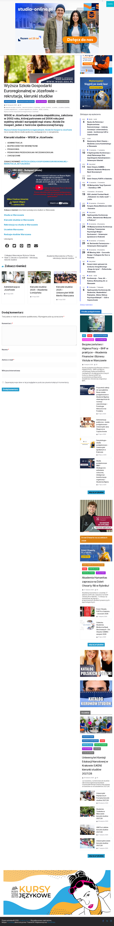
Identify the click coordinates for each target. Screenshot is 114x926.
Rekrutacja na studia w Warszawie (21, 225)
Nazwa (5, 349)
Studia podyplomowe (100, 335)
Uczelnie (51, 101)
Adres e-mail (8, 360)
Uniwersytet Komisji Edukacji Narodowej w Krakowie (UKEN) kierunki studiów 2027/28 (95, 765)
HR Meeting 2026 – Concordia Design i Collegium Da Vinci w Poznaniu (98, 254)
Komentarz (7, 323)
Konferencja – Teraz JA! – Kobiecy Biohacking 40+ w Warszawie (97, 280)
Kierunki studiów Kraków (90, 740)
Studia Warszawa (101, 339)
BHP (84, 335)
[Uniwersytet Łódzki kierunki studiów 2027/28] (87, 844)
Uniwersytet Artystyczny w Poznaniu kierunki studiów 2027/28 (102, 796)
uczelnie (54, 107)
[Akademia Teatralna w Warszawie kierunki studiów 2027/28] (87, 815)
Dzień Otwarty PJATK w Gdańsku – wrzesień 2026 (103, 611)
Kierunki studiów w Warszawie (19, 220)
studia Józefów (46, 107)
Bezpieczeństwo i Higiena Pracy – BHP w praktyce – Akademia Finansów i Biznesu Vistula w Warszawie (95, 352)
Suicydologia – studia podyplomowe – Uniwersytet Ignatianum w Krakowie (102, 446)
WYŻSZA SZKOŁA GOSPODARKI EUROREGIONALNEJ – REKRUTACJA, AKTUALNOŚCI (36, 162)
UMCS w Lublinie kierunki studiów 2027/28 (102, 829)
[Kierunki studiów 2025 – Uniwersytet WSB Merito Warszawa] (65, 272)
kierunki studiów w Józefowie (31, 107)
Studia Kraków (87, 748)
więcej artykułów (96, 492)
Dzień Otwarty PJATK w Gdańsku (99, 178)
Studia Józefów (41, 101)
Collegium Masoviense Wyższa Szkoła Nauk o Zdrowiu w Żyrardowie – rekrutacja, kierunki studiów (21, 257)
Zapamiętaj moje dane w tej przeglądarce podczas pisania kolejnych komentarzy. (37, 382)
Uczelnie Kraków (88, 752)
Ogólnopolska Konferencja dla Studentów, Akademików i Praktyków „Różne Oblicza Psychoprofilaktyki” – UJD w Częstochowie (98, 295)
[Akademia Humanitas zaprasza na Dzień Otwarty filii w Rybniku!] (96, 552)
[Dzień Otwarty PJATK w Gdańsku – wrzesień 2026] (87, 612)
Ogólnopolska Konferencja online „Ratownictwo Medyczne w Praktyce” (99, 217)
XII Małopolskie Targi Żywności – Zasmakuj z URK (99, 186)
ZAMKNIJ (110, 4)
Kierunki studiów (10, 101)
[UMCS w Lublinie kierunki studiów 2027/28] (87, 831)
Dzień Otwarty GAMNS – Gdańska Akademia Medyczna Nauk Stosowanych (98, 169)
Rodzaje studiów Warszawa (17, 234)
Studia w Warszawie (14, 215)
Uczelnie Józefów (62, 101)
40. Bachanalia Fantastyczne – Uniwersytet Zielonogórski (98, 244)
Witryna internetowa (11, 370)
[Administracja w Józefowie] (13, 272)
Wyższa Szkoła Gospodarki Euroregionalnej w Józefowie (21, 111)
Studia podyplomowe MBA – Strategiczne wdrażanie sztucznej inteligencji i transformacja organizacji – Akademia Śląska (102, 471)
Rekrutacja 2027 (87, 744)
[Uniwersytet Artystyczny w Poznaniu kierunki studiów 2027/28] (87, 798)
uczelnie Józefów (63, 107)
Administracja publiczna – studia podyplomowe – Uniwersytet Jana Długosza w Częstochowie (102, 425)
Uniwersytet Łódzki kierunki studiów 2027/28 (103, 843)
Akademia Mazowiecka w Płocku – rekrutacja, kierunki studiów (60, 257)
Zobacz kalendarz (86, 305)
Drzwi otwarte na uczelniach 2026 (93, 565)
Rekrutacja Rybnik (88, 573)
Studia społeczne (88, 339)
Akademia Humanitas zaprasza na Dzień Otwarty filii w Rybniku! (95, 581)
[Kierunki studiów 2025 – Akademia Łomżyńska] (39, 272)
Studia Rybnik (101, 573)
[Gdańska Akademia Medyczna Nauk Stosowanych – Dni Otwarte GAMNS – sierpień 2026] (87, 629)
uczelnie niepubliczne (10, 109)
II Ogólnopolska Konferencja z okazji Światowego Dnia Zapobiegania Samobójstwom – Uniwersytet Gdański (99, 156)
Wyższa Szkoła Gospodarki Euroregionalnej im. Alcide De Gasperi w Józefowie (38, 130)
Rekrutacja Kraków (101, 744)
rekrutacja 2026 (94, 569)
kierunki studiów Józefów (13, 107)
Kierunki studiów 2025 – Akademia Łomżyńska (38, 290)
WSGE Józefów (43, 109)
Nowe (89, 335)
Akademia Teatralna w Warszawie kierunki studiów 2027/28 (102, 813)
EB (20, 105)
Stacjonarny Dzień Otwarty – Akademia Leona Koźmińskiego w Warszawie (99, 143)
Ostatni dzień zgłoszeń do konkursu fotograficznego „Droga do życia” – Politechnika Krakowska (99, 268)
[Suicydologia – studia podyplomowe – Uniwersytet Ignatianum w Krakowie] (87, 447)
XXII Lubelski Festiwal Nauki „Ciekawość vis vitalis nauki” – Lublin (99, 196)
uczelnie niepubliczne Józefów (28, 109)
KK (97, 777)
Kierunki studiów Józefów (26, 101)
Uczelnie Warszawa (13, 229)
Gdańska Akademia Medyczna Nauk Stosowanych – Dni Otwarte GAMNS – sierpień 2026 (103, 628)
